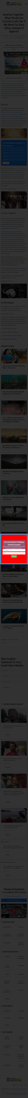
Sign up (14, 556)
